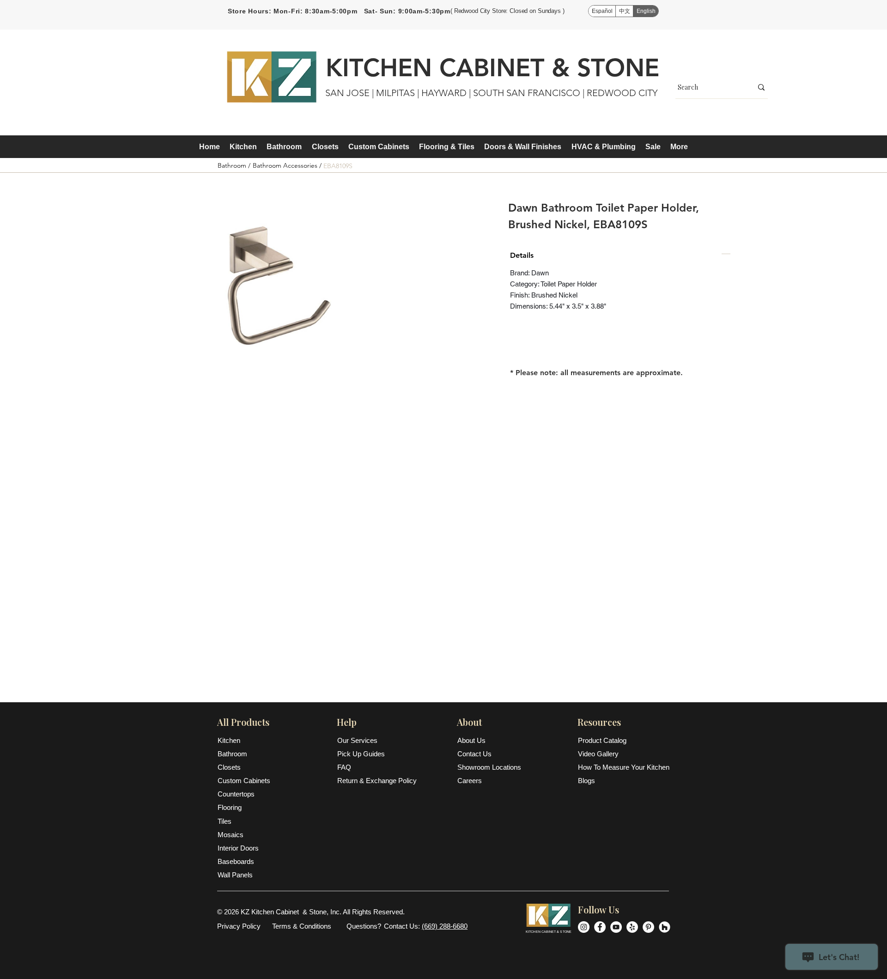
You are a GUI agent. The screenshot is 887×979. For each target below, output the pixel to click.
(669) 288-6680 (445, 926)
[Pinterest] (648, 927)
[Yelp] (632, 927)
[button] (243, 146)
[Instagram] (583, 927)
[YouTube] (616, 927)
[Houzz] (664, 927)
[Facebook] (600, 927)
